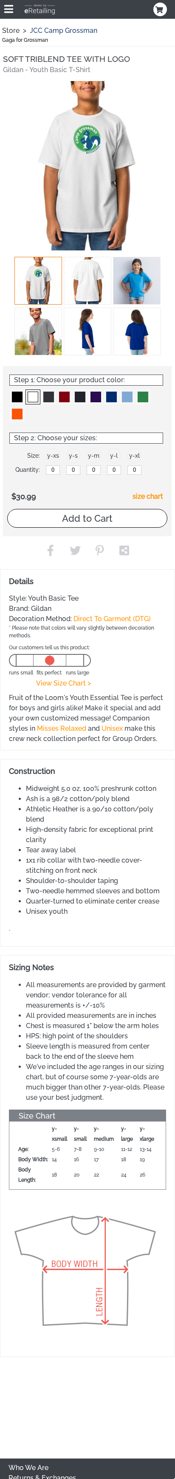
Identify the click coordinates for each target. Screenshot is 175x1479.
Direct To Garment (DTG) (112, 619)
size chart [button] (148, 496)
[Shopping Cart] (161, 9)
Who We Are (28, 1468)
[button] (38, 280)
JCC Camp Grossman (63, 30)
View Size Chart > (63, 683)
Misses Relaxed (61, 728)
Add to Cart (87, 518)
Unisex (112, 728)
